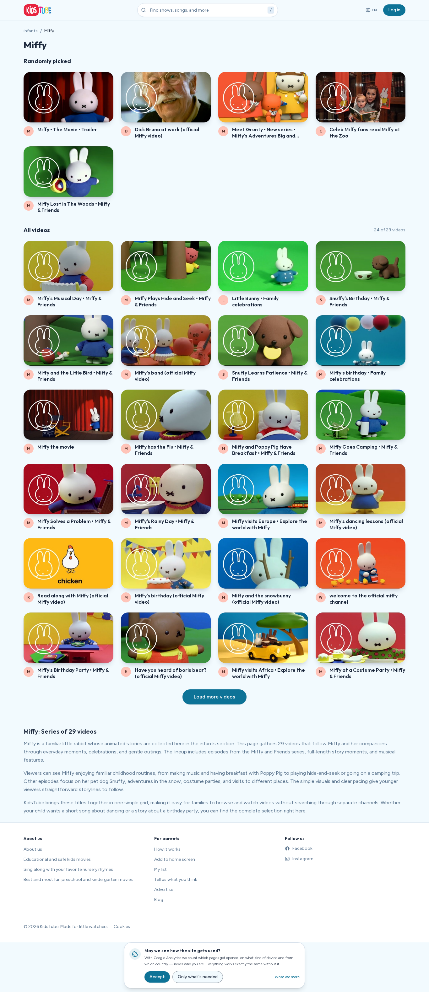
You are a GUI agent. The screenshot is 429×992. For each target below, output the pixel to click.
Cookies (122, 926)
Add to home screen (174, 859)
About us (33, 849)
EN (371, 11)
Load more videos (214, 697)
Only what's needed (198, 976)
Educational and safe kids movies (57, 859)
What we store (287, 977)
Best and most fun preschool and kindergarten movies (78, 879)
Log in (394, 10)
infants (31, 31)
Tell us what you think (175, 879)
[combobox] (207, 10)
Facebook (302, 848)
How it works (167, 849)
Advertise (163, 889)
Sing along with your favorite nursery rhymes (68, 869)
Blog (158, 899)
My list (160, 869)
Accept (157, 976)
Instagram (302, 858)
